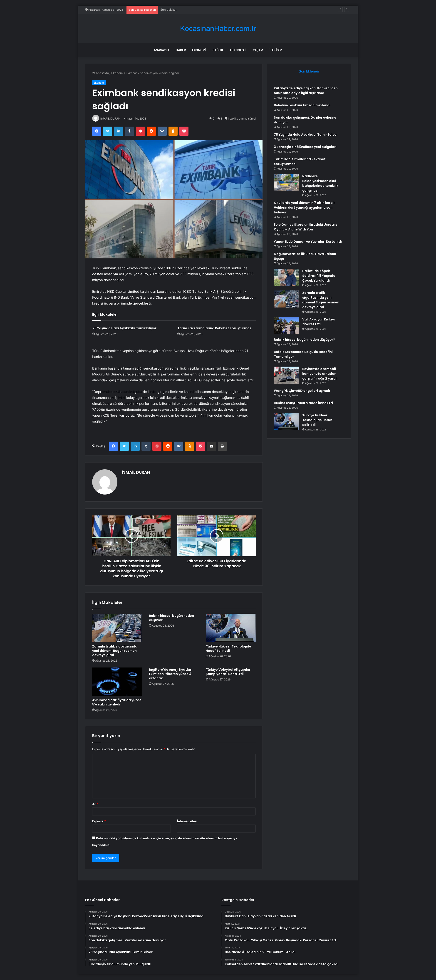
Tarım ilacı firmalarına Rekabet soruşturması (214, 328)
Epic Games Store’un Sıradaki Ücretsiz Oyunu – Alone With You (305, 227)
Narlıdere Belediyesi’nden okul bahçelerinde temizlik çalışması (320, 183)
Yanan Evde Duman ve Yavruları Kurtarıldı (308, 241)
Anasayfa (161, 50)
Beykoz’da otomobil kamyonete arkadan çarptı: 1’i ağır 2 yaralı (319, 374)
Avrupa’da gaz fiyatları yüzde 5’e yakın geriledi (116, 702)
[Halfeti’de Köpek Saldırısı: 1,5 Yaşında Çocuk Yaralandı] (286, 277)
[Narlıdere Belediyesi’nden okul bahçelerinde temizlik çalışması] (286, 182)
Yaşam (258, 50)
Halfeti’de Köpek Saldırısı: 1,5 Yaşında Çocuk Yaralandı (318, 276)
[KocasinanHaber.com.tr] (218, 28)
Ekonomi (199, 50)
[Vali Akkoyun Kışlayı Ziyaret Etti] (286, 325)
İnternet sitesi (187, 821)
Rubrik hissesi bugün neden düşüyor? (171, 617)
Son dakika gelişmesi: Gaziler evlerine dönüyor (193, 9)
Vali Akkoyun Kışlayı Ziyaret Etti (318, 321)
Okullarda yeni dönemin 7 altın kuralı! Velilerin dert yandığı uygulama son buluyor (304, 207)
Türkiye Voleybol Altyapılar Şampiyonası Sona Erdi (228, 671)
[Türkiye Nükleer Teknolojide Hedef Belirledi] (231, 628)
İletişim (276, 50)
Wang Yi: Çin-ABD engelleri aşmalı (302, 390)
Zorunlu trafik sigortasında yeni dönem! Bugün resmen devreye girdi (114, 650)
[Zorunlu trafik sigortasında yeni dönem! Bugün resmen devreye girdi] (117, 628)
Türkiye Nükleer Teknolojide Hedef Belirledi (228, 648)
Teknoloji (238, 50)
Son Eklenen (309, 71)
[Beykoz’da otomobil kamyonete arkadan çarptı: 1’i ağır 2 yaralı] (286, 375)
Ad (95, 804)
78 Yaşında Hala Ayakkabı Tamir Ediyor (124, 328)
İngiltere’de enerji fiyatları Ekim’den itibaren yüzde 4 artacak (170, 673)
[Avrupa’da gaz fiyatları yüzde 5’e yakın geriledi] (117, 682)
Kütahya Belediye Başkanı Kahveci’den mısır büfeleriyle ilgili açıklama (306, 90)
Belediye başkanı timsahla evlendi (302, 105)
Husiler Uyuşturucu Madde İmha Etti (303, 403)
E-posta (99, 821)
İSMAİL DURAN (110, 118)
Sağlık (218, 50)
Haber (181, 50)
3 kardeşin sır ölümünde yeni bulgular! (305, 147)
